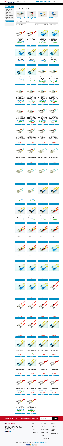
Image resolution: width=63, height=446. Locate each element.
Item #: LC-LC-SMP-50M (31, 79)
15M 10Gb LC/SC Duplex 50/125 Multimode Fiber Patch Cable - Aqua (53, 79)
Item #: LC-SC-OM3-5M (42, 100)
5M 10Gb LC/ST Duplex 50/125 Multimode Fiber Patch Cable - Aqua (42, 138)
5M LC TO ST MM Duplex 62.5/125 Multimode (20, 236)
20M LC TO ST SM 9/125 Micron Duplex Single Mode (54, 197)
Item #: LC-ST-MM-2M (42, 237)
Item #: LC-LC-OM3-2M (20, 199)
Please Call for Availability (20, 42)
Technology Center (35, 432)
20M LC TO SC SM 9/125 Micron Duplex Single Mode (54, 274)
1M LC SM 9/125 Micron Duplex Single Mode (53, 350)
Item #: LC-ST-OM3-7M (31, 140)
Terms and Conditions (44, 442)
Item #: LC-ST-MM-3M (31, 237)
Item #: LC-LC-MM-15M (20, 409)
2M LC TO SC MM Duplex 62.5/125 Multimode (31, 312)
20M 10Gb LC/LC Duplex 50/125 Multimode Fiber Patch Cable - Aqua (42, 158)
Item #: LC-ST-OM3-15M (53, 120)
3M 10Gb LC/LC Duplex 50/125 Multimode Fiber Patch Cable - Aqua (53, 178)
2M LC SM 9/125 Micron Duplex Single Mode (31, 350)
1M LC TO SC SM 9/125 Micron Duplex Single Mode (20, 293)
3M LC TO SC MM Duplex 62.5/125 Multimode (20, 312)
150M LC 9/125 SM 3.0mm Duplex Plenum (43, 59)
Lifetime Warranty (34, 428)
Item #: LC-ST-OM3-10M (20, 140)
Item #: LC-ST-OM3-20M (42, 120)
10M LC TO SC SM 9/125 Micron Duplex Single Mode (42, 293)
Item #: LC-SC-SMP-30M (20, 60)
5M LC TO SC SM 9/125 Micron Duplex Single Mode (20, 274)
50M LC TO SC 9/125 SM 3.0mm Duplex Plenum (53, 40)
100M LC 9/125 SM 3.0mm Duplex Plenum (54, 59)
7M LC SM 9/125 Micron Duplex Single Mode (42, 331)
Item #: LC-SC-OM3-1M (31, 120)
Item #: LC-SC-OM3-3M (53, 100)
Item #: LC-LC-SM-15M (20, 371)
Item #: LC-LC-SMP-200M (31, 60)
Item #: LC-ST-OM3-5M (42, 140)
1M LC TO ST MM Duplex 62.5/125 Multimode (20, 255)
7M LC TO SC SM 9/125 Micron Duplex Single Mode (53, 255)
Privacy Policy (39, 442)
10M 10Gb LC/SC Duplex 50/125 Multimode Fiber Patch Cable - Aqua (20, 98)
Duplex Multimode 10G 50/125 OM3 (8, 10)
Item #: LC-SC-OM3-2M (20, 120)
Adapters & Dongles (44, 428)
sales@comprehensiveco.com (11, 429)
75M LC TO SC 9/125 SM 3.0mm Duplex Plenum (42, 40)
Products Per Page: (52, 24)
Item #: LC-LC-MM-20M (42, 390)
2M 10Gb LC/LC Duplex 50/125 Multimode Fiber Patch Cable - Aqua (20, 198)
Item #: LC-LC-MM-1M (53, 390)
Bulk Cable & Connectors (45, 429)
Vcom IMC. (34, 442)
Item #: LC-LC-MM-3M (20, 390)
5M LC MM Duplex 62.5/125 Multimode (54, 370)
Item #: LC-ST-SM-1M (20, 218)
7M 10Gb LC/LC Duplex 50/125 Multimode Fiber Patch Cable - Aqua (31, 178)
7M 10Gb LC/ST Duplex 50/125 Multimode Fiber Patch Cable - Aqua (31, 138)
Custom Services (53, 426)
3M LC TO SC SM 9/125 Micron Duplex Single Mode (31, 274)
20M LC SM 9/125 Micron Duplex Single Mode (43, 350)
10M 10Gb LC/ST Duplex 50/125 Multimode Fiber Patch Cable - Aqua (20, 138)
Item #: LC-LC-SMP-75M (20, 79)
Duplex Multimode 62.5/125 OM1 (9, 13)
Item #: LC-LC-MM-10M (31, 409)
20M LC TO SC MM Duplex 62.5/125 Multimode (43, 312)
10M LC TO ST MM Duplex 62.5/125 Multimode (43, 255)
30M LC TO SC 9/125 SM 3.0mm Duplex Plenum (20, 59)
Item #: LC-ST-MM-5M (20, 237)
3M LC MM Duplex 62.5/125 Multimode (20, 389)
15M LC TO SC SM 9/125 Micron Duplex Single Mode (31, 293)
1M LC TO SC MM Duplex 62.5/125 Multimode (53, 312)
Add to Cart (20, 45)
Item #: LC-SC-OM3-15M (53, 80)
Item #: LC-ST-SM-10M (42, 218)
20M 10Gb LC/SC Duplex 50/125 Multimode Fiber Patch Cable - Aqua (42, 79)
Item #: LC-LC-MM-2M (31, 390)
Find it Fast (43, 425)
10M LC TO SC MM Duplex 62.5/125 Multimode (31, 331)
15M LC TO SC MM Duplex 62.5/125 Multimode (20, 331)
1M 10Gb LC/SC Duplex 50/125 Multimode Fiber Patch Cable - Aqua (31, 118)
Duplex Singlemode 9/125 (9, 15)
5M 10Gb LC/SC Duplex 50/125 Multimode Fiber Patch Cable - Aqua (42, 98)
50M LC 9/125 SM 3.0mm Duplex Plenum (31, 78)
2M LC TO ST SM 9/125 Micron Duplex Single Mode (42, 197)
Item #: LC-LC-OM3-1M (31, 199)
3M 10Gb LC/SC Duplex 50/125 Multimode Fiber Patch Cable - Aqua (53, 98)
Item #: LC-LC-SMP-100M (53, 60)
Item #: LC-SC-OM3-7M (31, 100)
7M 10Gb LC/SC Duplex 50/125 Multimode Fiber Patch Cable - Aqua (31, 98)
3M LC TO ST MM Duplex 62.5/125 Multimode (31, 236)
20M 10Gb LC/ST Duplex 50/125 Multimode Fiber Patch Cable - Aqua (42, 118)
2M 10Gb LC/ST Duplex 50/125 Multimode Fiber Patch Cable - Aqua (20, 158)
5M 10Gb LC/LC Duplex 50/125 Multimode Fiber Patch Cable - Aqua (42, 178)
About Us (33, 425)
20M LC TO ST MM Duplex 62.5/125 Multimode (54, 236)
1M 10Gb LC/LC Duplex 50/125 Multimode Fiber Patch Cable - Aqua (31, 198)
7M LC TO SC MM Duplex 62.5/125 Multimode (53, 293)
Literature (33, 429)
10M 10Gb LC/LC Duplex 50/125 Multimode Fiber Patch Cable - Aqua (20, 178)
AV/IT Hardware (43, 426)
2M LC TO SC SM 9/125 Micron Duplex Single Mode (42, 274)
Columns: (36, 24)
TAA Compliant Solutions (45, 438)
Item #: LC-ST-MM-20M (53, 237)
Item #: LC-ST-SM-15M (31, 218)
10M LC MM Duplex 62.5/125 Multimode (31, 408)
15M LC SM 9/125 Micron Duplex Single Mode (20, 370)
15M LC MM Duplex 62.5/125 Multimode (20, 408)
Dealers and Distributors (54, 428)
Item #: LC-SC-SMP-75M (42, 41)
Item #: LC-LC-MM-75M (31, 40)
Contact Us (52, 425)
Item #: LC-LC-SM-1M (54, 352)
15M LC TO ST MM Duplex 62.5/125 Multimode (31, 255)
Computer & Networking (44, 432)
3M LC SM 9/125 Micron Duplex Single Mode (20, 350)
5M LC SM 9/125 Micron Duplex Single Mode (53, 331)
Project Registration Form (54, 433)
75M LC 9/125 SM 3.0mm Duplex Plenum (20, 78)
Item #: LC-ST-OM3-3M (53, 140)
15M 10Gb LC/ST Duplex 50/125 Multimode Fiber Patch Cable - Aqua (53, 118)
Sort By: (17, 24)
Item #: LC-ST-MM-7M (53, 218)
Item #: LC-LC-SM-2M (31, 352)
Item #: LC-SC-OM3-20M (42, 80)
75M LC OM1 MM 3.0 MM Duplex (31, 39)
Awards (33, 426)
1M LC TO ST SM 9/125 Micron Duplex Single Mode (20, 217)
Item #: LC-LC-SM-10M (31, 371)
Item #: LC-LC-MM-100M (20, 41)
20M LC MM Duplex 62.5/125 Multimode (42, 389)
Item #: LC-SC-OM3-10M (20, 100)
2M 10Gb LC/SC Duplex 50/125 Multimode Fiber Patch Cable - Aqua (20, 118)
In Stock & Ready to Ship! (31, 80)
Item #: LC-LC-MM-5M (53, 371)
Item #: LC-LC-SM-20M (42, 352)
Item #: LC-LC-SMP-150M (42, 60)
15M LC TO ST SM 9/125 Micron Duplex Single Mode (31, 217)
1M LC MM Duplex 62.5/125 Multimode (54, 389)
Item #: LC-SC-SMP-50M (53, 41)
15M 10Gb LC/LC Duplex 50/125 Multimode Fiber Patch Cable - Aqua (53, 158)
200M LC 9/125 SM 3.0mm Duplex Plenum (31, 59)
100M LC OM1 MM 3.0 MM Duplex (20, 40)
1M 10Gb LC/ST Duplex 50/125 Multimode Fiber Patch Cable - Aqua (31, 158)
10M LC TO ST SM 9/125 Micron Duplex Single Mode (42, 217)
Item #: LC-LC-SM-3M (20, 352)
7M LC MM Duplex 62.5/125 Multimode (42, 370)
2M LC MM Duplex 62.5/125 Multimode (31, 389)
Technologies (43, 435)
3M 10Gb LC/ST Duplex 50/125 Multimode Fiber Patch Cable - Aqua (53, 138)
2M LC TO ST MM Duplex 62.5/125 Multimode (42, 236)
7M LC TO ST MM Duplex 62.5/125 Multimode (53, 217)
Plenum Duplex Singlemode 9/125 (9, 18)
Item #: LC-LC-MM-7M (42, 371)
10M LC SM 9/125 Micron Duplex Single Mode (31, 370)
